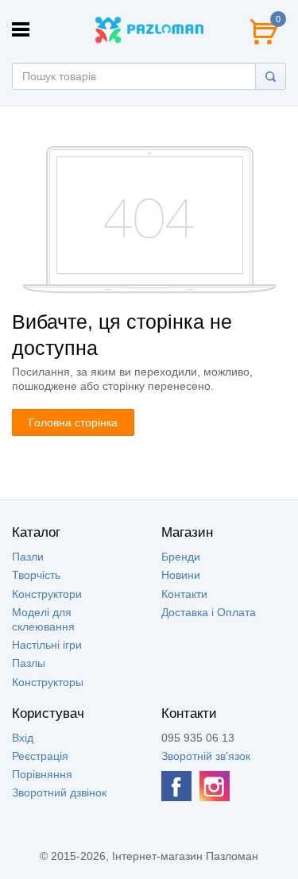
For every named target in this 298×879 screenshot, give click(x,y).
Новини (180, 575)
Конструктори (47, 594)
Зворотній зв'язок (205, 756)
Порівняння (42, 774)
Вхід (22, 737)
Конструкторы (47, 682)
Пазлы (28, 663)
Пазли (28, 556)
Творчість (36, 575)
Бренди (180, 556)
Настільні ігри (47, 644)
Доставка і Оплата (208, 612)
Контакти (184, 594)
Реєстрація (40, 756)
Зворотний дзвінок (59, 792)
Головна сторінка (73, 422)
